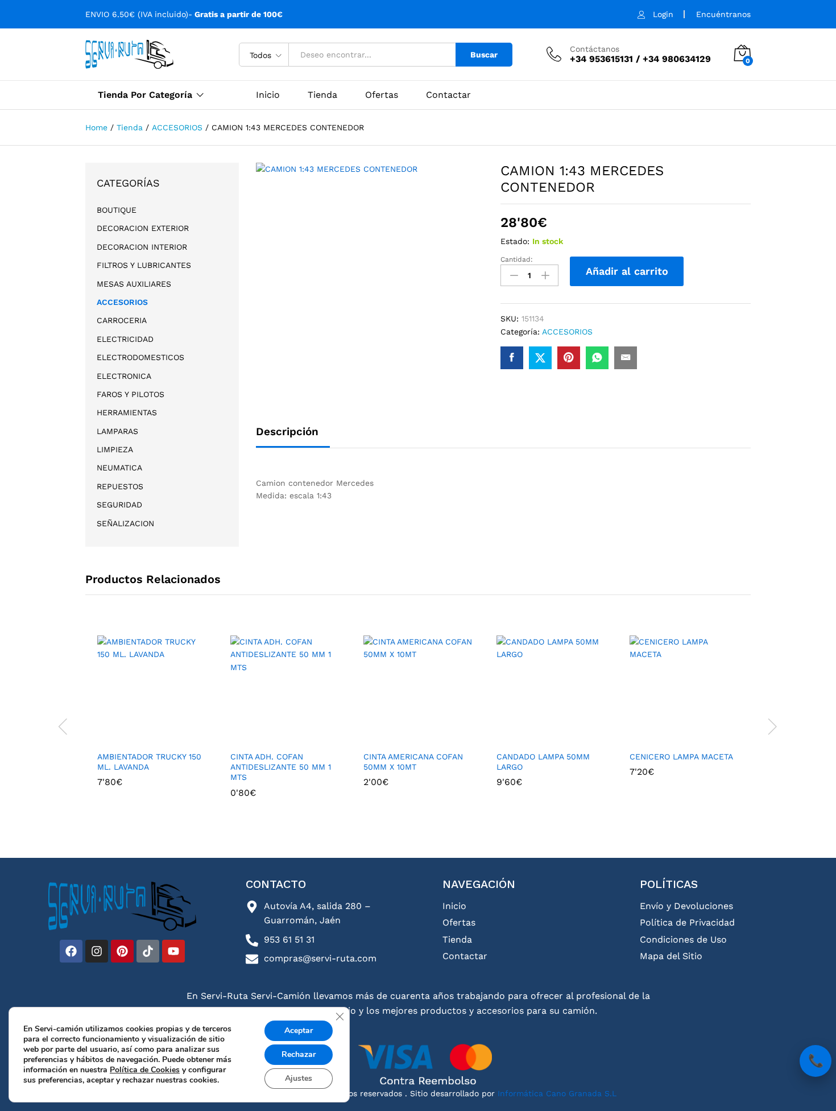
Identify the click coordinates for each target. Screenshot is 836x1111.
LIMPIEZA (115, 449)
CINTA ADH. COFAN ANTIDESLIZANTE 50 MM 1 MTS (280, 767)
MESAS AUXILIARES (134, 283)
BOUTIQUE (116, 209)
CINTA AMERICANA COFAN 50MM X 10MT (413, 761)
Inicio (268, 95)
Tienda (322, 95)
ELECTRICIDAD (125, 339)
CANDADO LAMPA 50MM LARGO (543, 761)
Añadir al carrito (627, 271)
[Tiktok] (147, 951)
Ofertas (381, 95)
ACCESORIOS (567, 331)
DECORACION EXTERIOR (143, 228)
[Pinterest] (122, 951)
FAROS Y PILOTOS (130, 394)
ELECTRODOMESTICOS (140, 357)
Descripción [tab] (287, 431)
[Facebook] (71, 951)
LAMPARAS (117, 431)
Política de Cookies (145, 1069)
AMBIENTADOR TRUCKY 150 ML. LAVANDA (149, 761)
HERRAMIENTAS (127, 412)
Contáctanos (594, 48)
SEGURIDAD (119, 504)
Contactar (448, 95)
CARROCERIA (122, 320)
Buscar (484, 54)
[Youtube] (173, 951)
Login (663, 14)
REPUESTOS (120, 486)
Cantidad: (516, 259)
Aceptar (298, 1030)
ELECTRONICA (124, 376)
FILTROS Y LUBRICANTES (144, 265)
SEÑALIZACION (125, 523)
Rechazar (299, 1054)
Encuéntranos (723, 14)
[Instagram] (96, 951)
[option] (151, 719)
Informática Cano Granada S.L (555, 1093)
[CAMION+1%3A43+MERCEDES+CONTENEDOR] (540, 357)
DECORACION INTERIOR (142, 246)
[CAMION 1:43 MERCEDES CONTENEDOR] (511, 357)
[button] (150, 737)
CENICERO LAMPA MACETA (681, 756)
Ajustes (298, 1078)
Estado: (514, 241)
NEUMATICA (119, 467)
